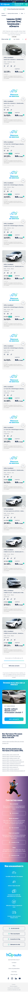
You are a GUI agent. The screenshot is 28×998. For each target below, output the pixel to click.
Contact (14, 962)
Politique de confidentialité (13, 988)
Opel (22, 13)
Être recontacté (15, 827)
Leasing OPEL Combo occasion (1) (10, 769)
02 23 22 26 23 (19, 3)
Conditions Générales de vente (14, 989)
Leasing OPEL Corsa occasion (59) (10, 754)
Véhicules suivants (14, 665)
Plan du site (14, 974)
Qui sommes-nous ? (14, 959)
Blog (14, 965)
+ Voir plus (14, 36)
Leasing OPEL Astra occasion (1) (10, 767)
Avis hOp (14, 971)
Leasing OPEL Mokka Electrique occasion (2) (13, 765)
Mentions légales (13, 986)
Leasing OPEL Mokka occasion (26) (10, 758)
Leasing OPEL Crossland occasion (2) (11, 763)
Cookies (13, 984)
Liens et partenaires (14, 968)
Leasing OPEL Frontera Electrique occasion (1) (13, 770)
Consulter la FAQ (15, 842)
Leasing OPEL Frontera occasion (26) (11, 756)
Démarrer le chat (15, 855)
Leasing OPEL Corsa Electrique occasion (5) (13, 761)
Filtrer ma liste (4, 39)
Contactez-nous (18, 5)
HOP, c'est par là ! (14, 719)
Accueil (3, 13)
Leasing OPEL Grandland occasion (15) (11, 760)
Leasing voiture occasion (12, 13)
